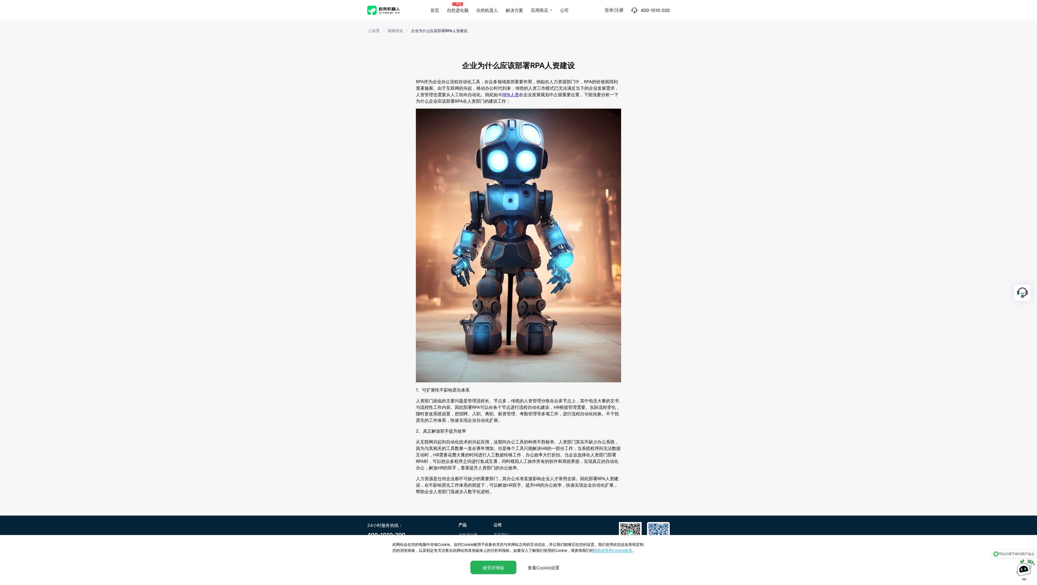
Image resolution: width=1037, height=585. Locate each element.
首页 (376, 30)
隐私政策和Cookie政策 (613, 550)
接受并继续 (493, 567)
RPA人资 (510, 94)
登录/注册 (614, 10)
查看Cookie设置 (544, 567)
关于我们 (501, 534)
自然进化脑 (468, 534)
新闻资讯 (395, 30)
